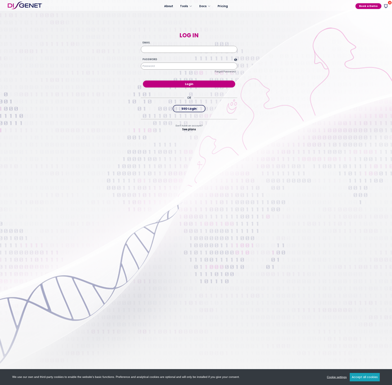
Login (189, 84)
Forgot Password (225, 71)
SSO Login (189, 109)
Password (150, 59)
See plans (189, 129)
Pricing (223, 6)
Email (146, 42)
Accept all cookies (365, 377)
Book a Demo (368, 6)
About (168, 6)
